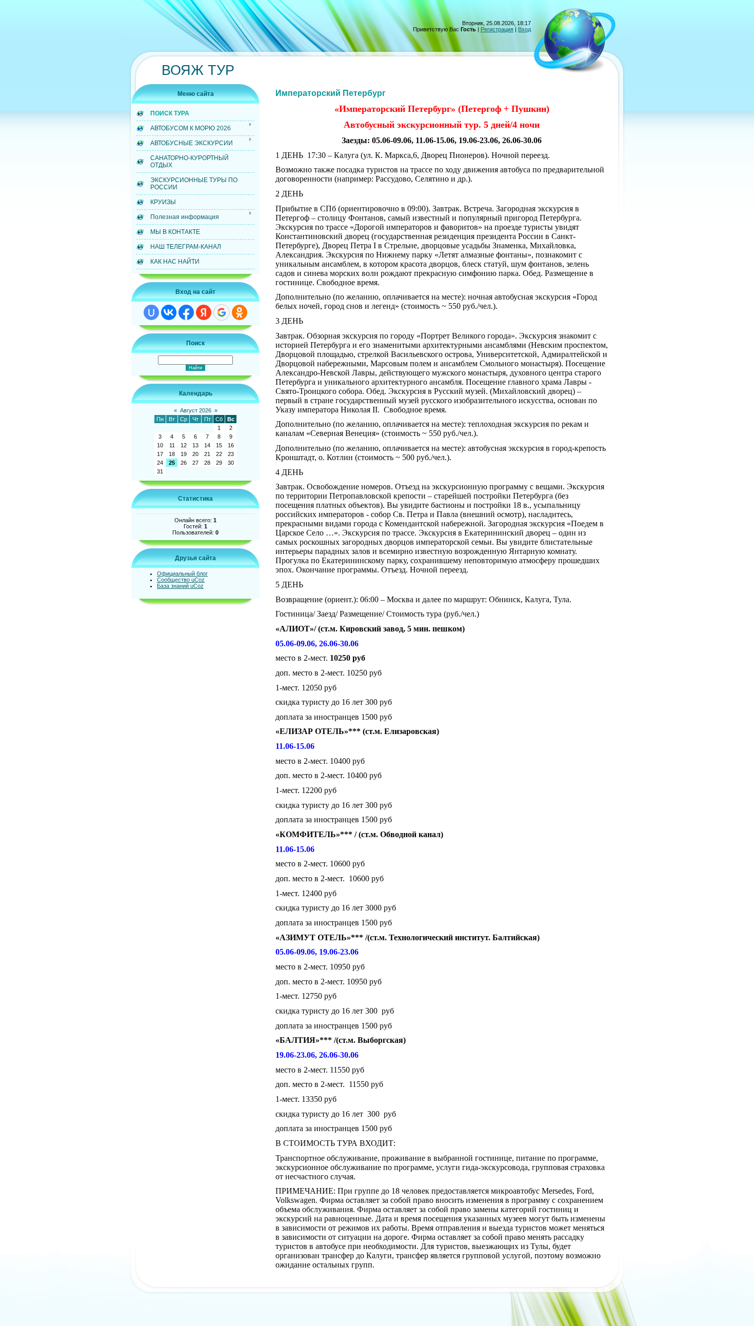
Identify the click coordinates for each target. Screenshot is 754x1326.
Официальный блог (182, 573)
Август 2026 (195, 410)
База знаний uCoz (180, 586)
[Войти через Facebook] (186, 312)
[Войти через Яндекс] (203, 312)
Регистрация (497, 29)
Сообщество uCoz (181, 580)
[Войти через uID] (151, 312)
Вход (524, 29)
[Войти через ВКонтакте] (168, 312)
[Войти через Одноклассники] (239, 312)
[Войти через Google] (221, 312)
